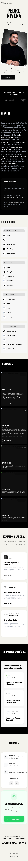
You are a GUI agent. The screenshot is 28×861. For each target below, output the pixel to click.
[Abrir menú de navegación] (25, 3)
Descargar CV (8, 77)
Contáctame (14, 842)
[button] (14, 566)
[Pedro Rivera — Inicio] (7, 3)
